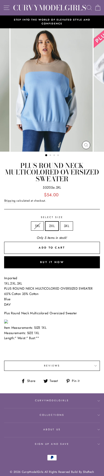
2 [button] (51, 155)
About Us (51, 429)
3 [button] (54, 155)
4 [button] (58, 155)
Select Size (52, 217)
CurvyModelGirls (49, 7)
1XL (37, 225)
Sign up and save (52, 444)
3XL (66, 225)
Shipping (10, 201)
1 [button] (46, 155)
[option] (52, 22)
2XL (52, 225)
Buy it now (52, 262)
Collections (52, 415)
